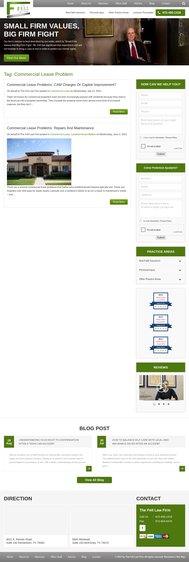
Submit (160, 154)
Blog (151, 3)
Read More (119, 111)
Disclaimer (160, 138)
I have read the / (160, 138)
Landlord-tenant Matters (83, 134)
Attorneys (103, 3)
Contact (166, 3)
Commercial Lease (60, 91)
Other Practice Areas (119, 12)
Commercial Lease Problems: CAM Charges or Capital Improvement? (61, 85)
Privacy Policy (171, 138)
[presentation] (161, 146)
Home (70, 3)
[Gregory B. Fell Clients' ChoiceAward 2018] (160, 309)
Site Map (180, 557)
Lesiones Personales (143, 12)
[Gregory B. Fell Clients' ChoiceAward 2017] (160, 331)
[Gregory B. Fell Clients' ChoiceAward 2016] (160, 353)
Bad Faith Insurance (75, 12)
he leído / (157, 221)
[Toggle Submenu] (180, 260)
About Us (86, 3)
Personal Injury (97, 12)
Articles (138, 3)
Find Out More (16, 58)
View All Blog (94, 480)
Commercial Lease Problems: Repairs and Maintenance (50, 128)
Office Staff (121, 3)
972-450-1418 (171, 12)
